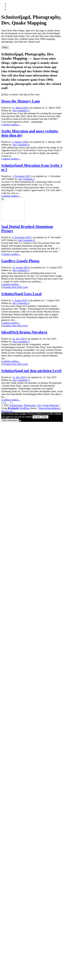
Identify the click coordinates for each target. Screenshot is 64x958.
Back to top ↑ (7, 411)
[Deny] (20, 420)
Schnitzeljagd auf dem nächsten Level (31, 371)
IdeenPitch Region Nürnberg (24, 332)
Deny (45, 417)
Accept (37, 417)
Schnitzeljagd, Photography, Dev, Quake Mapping (34, 405)
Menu (4, 47)
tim (14, 110)
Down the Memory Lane (20, 101)
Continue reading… (11, 124)
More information (10, 420)
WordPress (24, 408)
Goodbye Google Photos (20, 261)
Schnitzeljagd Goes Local (21, 294)
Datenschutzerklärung (49, 408)
